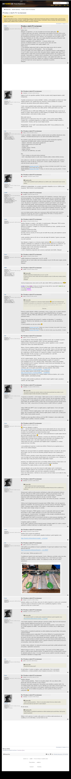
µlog (68, 5)
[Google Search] (67, 3)
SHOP (56, 5)
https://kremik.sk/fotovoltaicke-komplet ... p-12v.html (34, 538)
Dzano (5, 25)
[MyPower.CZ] (8, 4)
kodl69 (5, 192)
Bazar (60, 5)
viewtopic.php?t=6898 (34, 168)
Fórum (52, 5)
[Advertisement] (35, 77)
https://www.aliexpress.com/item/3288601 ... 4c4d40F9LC (35, 372)
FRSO (5, 267)
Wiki (65, 5)
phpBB (31, 758)
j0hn (5, 335)
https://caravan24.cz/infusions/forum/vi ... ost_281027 (34, 550)
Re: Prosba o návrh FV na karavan (31, 91)
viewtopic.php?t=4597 (34, 166)
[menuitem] (19, 9)
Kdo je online (6, 748)
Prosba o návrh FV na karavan (14, 13)
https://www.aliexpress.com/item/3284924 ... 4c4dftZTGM (35, 369)
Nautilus (6, 99)
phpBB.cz (39, 762)
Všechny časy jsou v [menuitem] (61, 754)
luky (5, 131)
